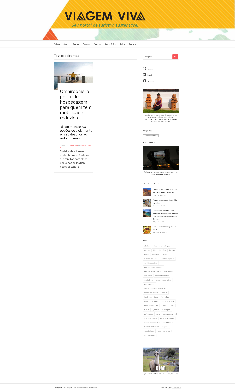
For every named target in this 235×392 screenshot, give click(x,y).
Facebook (150, 81)
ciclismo (165, 254)
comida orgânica (168, 259)
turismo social (168, 322)
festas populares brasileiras (155, 288)
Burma (146, 254)
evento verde (149, 284)
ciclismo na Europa (151, 259)
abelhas (147, 246)
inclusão (164, 305)
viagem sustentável (164, 331)
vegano (165, 327)
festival (164, 293)
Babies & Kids (111, 44)
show (158, 314)
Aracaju (147, 250)
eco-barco (148, 276)
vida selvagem (149, 335)
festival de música (151, 297)
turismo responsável (152, 322)
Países (57, 44)
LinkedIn (150, 75)
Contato (132, 44)
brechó (172, 250)
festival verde (166, 297)
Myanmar (155, 310)
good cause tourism (151, 301)
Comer (66, 44)
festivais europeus (151, 293)
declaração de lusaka (152, 271)
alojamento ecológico (161, 246)
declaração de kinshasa (153, 267)
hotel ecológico (168, 301)
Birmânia (162, 250)
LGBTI (146, 310)
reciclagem (166, 310)
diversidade (168, 271)
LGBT (172, 305)
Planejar (97, 44)
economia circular (162, 276)
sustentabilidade (150, 318)
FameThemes (176, 388)
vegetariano (149, 331)
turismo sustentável (151, 327)
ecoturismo (148, 280)
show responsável (170, 314)
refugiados (148, 314)
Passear (86, 44)
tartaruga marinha (167, 318)
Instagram (150, 69)
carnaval (155, 254)
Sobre (122, 44)
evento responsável (163, 280)
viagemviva (74, 145)
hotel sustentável (151, 305)
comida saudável (150, 263)
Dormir (76, 44)
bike (154, 250)
